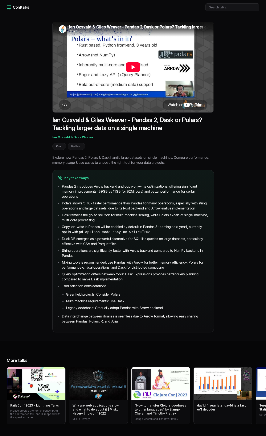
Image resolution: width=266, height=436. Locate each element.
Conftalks (21, 7)
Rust (59, 146)
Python (76, 146)
